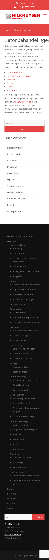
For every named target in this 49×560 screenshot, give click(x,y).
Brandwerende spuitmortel (25, 317)
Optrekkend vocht (21, 385)
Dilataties (11, 205)
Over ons (11, 498)
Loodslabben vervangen (24, 416)
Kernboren (12, 90)
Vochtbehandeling (15, 186)
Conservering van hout (23, 358)
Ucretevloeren (19, 266)
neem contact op (23, 101)
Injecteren (12, 166)
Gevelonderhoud (15, 192)
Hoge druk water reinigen (19, 76)
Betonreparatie (14, 154)
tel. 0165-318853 (12, 534)
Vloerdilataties (19, 467)
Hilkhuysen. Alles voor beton (20, 236)
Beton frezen (19, 439)
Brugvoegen (18, 462)
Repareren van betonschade (26, 289)
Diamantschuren (14, 72)
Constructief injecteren (23, 335)
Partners (11, 488)
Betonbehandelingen (17, 198)
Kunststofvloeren (15, 147)
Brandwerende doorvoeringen (27, 322)
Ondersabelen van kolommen (26, 475)
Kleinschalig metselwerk (24, 398)
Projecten (11, 493)
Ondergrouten (14, 211)
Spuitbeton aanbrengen (24, 299)
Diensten (11, 241)
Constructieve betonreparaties (27, 284)
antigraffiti (17, 276)
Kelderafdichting (17, 304)
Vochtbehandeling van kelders (27, 380)
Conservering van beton (24, 348)
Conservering (13, 173)
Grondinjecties (19, 340)
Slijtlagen (11, 179)
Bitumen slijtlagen (21, 366)
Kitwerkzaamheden (22, 457)
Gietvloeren (18, 253)
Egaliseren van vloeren (23, 294)
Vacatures (12, 503)
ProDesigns (31, 555)
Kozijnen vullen (20, 312)
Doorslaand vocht (21, 389)
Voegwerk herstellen (22, 403)
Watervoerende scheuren (25, 330)
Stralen (10, 86)
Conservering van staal (23, 353)
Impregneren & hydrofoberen (27, 271)
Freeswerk (12, 83)
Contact (10, 508)
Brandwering (13, 160)
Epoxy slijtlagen (20, 371)
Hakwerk (11, 79)
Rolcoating (17, 248)
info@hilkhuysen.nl (12, 538)
